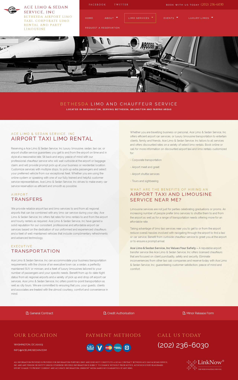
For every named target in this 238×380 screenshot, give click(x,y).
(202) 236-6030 (212, 4)
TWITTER (121, 4)
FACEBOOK (97, 4)
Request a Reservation (102, 27)
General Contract (41, 313)
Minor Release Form (200, 313)
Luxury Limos (199, 18)
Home (89, 18)
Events (169, 18)
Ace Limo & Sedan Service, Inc (46, 10)
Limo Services (138, 18)
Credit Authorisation (120, 313)
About (109, 18)
